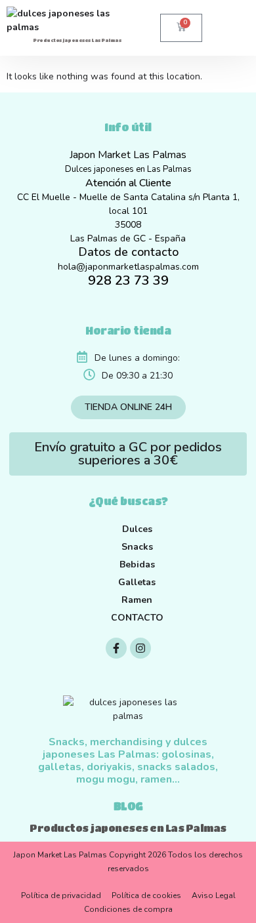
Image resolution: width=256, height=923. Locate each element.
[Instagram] (140, 648)
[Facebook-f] (116, 648)
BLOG (128, 806)
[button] (218, 27)
